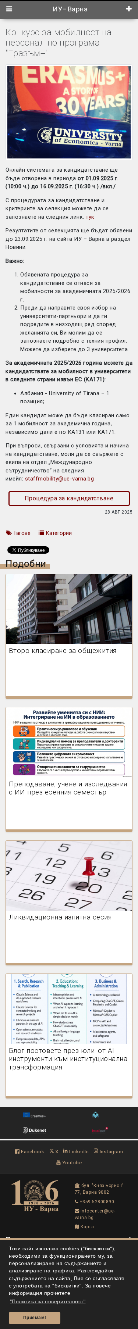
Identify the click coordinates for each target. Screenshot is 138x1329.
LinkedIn (78, 1151)
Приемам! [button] (34, 1317)
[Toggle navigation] (9, 9)
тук (90, 217)
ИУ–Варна (69, 9)
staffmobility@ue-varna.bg (59, 478)
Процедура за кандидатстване (69, 498)
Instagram (110, 1151)
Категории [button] (58, 533)
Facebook (32, 1151)
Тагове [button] (21, 533)
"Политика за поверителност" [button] (48, 1301)
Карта (86, 1226)
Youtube (71, 1162)
